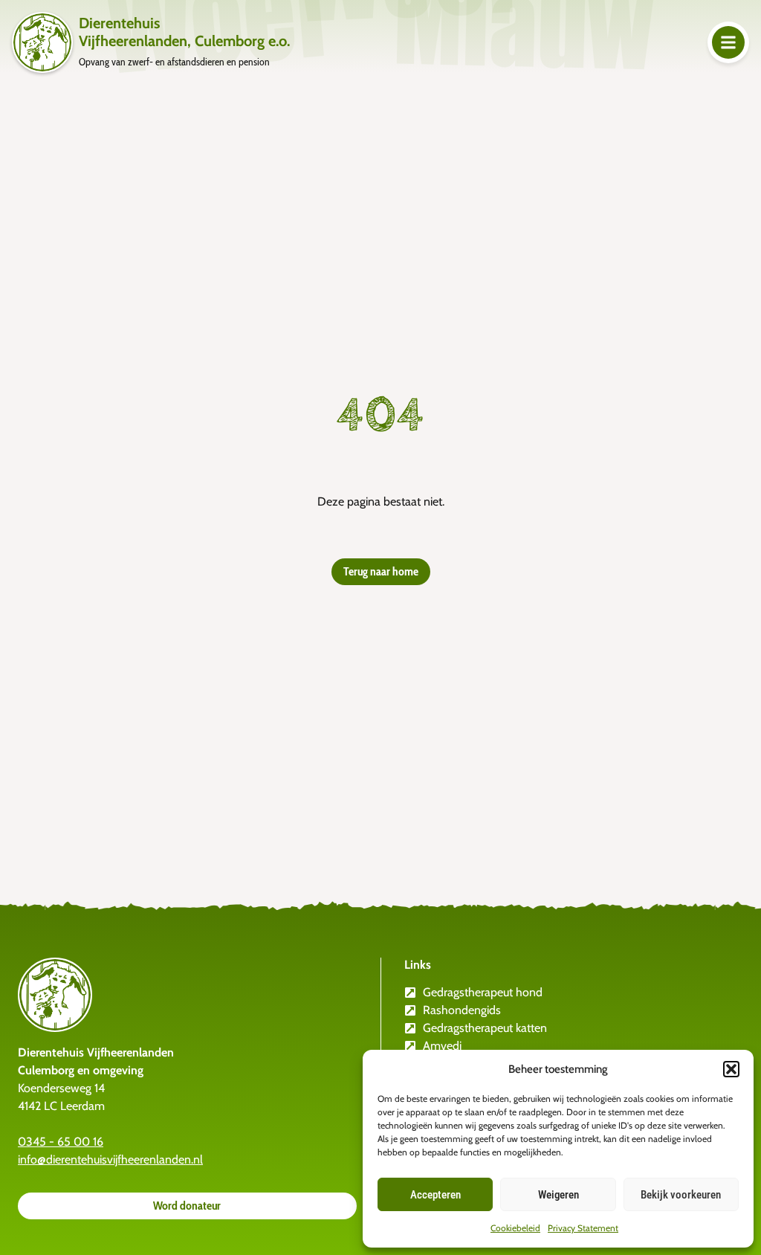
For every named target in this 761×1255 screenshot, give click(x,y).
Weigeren (558, 1194)
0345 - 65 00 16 (60, 1142)
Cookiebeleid (515, 1227)
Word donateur (187, 1205)
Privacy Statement (583, 1227)
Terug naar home (380, 571)
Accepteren (435, 1194)
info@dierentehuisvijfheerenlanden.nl (110, 1159)
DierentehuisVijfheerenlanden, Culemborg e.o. (184, 32)
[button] (731, 1069)
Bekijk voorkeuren (681, 1194)
